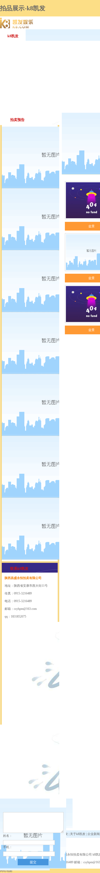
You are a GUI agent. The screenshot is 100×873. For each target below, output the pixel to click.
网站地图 (6, 870)
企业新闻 (93, 834)
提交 (33, 862)
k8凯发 (12, 36)
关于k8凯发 (77, 834)
